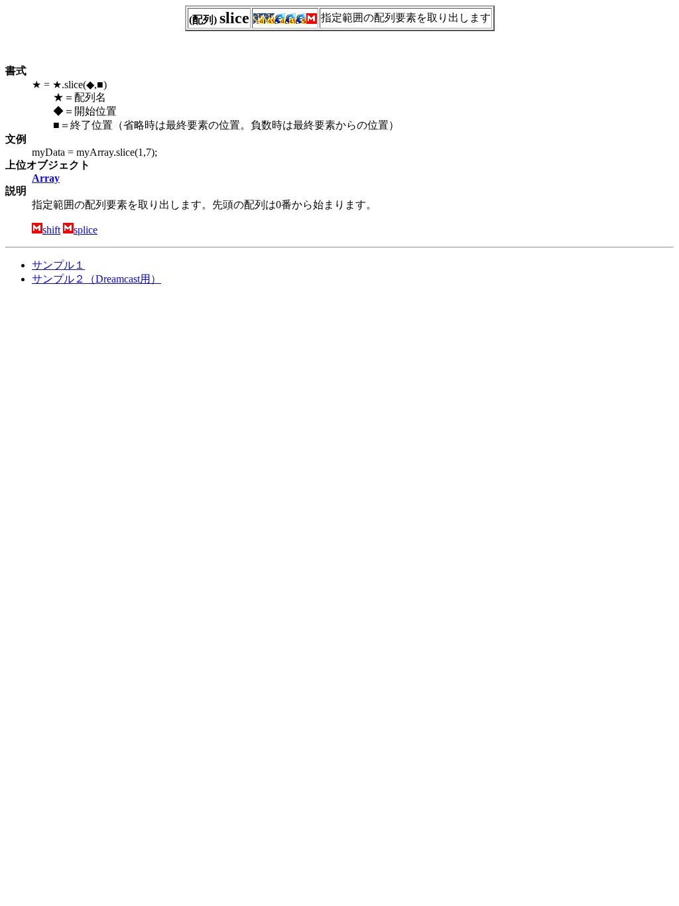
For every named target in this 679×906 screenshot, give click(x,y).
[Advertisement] (116, 390)
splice (85, 229)
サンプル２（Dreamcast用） (96, 279)
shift (51, 229)
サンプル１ (58, 265)
